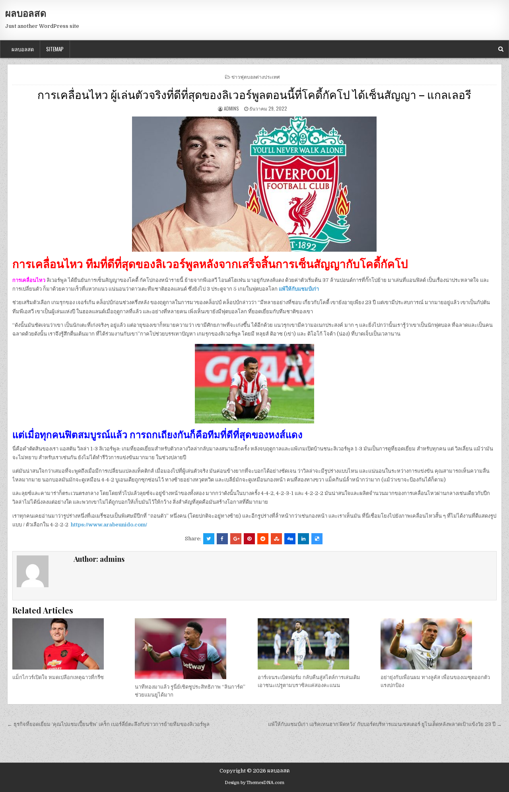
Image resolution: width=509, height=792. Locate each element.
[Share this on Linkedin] (303, 538)
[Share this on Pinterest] (249, 538)
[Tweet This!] (208, 538)
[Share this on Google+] (235, 538)
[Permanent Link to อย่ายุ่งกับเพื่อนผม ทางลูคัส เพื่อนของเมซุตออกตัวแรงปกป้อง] (439, 644)
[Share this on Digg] (289, 538)
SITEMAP (55, 49)
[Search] (500, 49)
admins (231, 108)
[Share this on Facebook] (222, 538)
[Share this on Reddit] (262, 538)
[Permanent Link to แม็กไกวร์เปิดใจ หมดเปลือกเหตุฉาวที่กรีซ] (70, 644)
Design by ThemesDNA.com (254, 782)
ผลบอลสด (26, 12)
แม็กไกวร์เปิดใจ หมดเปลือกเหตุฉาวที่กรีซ (58, 677)
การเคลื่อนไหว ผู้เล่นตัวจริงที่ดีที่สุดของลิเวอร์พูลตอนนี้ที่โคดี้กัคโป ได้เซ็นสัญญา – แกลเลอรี (254, 94)
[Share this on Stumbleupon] (276, 538)
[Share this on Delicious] (316, 538)
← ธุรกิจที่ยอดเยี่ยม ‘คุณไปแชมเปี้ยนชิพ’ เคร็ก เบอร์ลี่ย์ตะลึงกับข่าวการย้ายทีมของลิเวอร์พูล (108, 724)
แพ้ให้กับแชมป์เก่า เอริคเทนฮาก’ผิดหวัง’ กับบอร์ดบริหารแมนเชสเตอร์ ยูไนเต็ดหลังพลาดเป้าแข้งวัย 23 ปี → (385, 724)
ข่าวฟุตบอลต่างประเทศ (255, 76)
